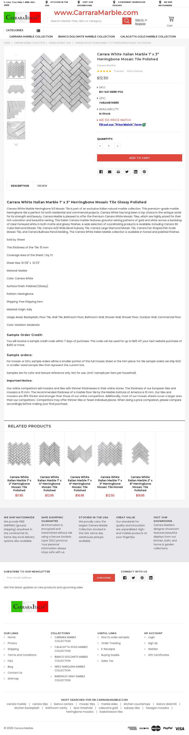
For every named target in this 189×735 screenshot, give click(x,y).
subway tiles (132, 708)
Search (126, 21)
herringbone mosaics (80, 712)
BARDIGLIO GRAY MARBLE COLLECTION (70, 678)
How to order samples (115, 637)
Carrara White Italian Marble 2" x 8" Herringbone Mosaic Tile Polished (140, 483)
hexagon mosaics (158, 708)
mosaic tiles (87, 704)
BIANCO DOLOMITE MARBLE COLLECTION (86, 36)
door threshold (83, 708)
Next (16, 144)
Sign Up (153, 643)
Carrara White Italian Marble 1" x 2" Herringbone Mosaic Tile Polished (19, 483)
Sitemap (13, 678)
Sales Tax (107, 661)
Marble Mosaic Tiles (60, 42)
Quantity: (105, 139)
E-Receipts (108, 649)
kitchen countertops (137, 704)
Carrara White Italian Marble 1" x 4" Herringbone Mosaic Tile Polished (49, 483)
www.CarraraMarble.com (96, 12)
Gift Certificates (158, 655)
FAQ (10, 661)
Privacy (12, 643)
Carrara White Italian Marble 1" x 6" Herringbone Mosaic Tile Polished (80, 483)
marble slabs (109, 704)
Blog (10, 667)
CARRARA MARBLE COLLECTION (31, 36)
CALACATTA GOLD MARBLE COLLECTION (148, 36)
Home (7, 42)
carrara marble (17, 704)
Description (20, 186)
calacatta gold (108, 708)
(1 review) (119, 71)
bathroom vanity (57, 708)
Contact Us (15, 672)
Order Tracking (111, 643)
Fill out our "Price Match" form (120, 124)
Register (140, 24)
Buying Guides (110, 655)
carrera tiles (40, 704)
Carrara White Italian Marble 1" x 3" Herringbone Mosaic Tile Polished (113, 42)
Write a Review (135, 71)
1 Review (42, 186)
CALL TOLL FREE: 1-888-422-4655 (20, 4)
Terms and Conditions (22, 655)
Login (151, 637)
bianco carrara (64, 704)
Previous (16, 55)
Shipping (13, 649)
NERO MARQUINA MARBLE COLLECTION (70, 668)
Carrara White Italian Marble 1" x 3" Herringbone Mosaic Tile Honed (110, 482)
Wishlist (153, 649)
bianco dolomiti (167, 704)
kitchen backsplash (27, 708)
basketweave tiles (111, 712)
